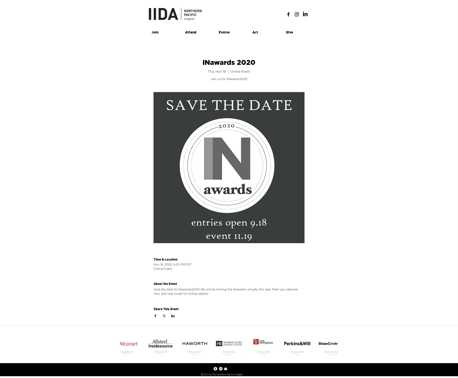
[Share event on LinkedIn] (173, 315)
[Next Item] (332, 343)
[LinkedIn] (305, 14)
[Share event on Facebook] (155, 315)
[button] (165, 32)
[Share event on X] (164, 315)
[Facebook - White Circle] (215, 368)
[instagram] (297, 14)
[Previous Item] (126, 343)
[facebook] (288, 14)
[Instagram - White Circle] (221, 368)
